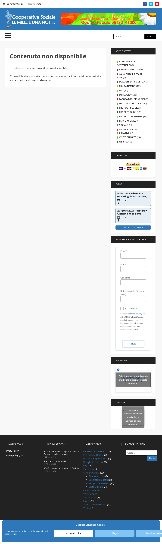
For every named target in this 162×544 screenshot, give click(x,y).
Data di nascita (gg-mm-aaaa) (132, 293)
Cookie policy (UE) (14, 455)
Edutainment (127, 86)
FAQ (121, 90)
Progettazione (128, 112)
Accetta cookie (73, 533)
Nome (123, 264)
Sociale (123, 125)
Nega (115, 533)
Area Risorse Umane (131, 69)
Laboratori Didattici (132, 99)
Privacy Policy (12, 450)
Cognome (125, 277)
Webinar (124, 141)
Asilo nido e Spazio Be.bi (95, 458)
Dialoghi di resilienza (132, 81)
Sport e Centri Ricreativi (94, 504)
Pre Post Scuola (129, 107)
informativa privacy (134, 314)
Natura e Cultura (130, 103)
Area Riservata (34, 4)
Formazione (126, 94)
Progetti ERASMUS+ (131, 116)
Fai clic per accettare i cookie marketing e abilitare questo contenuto (133, 380)
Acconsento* (131, 308)
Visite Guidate (127, 137)
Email (123, 251)
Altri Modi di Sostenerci (94, 451)
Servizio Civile (127, 120)
